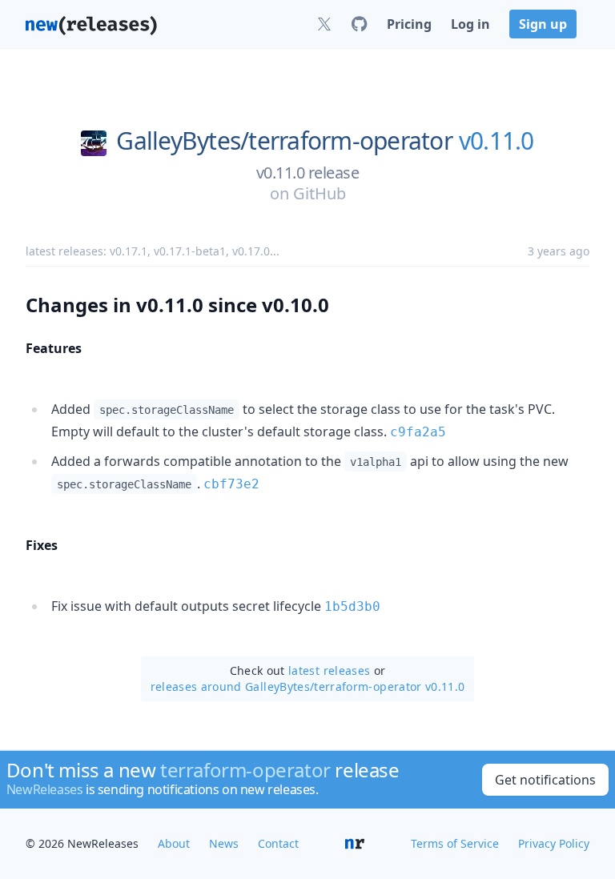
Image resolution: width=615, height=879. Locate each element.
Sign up (543, 24)
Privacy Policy (553, 843)
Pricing (409, 24)
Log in (470, 24)
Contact (278, 843)
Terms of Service (455, 843)
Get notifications (545, 780)
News (224, 843)
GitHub (319, 193)
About (174, 843)
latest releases (329, 670)
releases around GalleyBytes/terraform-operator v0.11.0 (308, 686)
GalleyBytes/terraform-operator (284, 141)
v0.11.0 (496, 141)
